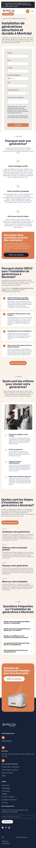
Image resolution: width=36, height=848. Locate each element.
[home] (8, 11)
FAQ (3, 837)
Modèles (4, 794)
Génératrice (5, 785)
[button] (27, 11)
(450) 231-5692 (6, 741)
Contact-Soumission (8, 797)
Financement (6, 791)
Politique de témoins (22, 837)
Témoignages (6, 788)
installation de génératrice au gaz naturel (17, 289)
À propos (5, 802)
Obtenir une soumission (14, 679)
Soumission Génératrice (9, 800)
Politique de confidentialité (5, 842)
